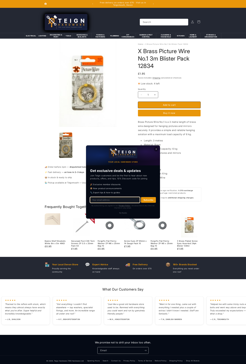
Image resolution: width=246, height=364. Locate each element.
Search (105, 361)
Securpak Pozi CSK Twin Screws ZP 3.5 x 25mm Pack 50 (83, 243)
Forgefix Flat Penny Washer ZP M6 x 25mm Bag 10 (109, 243)
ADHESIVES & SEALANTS (82, 36)
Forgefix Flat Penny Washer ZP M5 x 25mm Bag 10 (162, 243)
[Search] (185, 22)
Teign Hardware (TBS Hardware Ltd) (69, 361)
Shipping (156, 78)
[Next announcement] (153, 4)
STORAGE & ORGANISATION (211, 36)
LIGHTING (42, 36)
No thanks (123, 213)
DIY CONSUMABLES (128, 36)
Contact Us (116, 361)
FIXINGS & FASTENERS (100, 36)
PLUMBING (114, 36)
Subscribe (148, 200)
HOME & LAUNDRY (193, 36)
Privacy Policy (129, 361)
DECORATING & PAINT (56, 36)
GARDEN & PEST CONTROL (146, 36)
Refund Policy (160, 361)
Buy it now (169, 113)
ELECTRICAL (31, 36)
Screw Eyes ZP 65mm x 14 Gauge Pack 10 (135, 242)
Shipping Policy (176, 361)
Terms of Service (145, 361)
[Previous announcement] (93, 4)
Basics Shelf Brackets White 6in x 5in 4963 (55, 242)
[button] (199, 22)
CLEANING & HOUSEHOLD (166, 36)
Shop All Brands (193, 361)
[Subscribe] (145, 350)
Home (140, 44)
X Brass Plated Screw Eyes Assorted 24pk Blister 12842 (187, 243)
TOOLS (68, 36)
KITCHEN (180, 36)
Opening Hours (93, 361)
